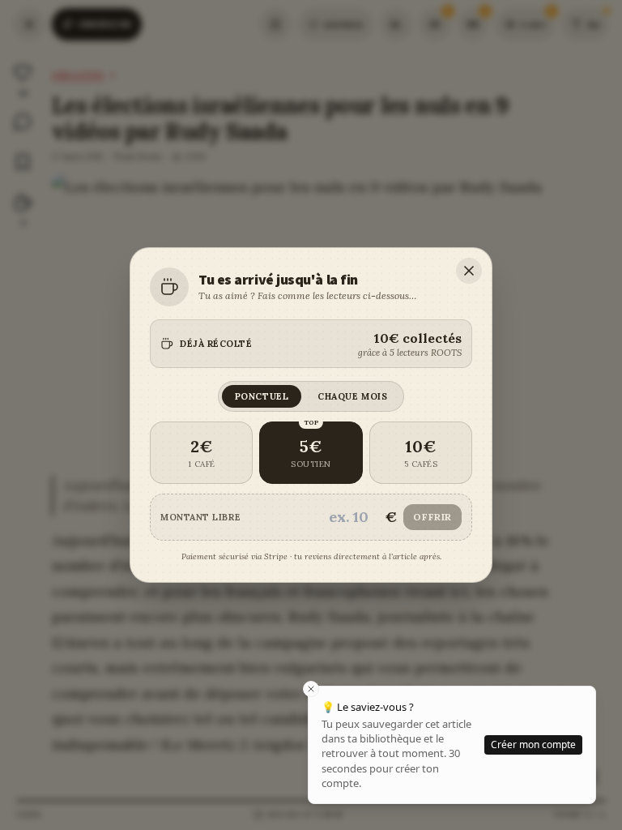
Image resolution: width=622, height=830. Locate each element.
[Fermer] (469, 271)
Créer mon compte (533, 744)
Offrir (432, 517)
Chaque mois (352, 396)
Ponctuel (261, 396)
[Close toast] (311, 689)
